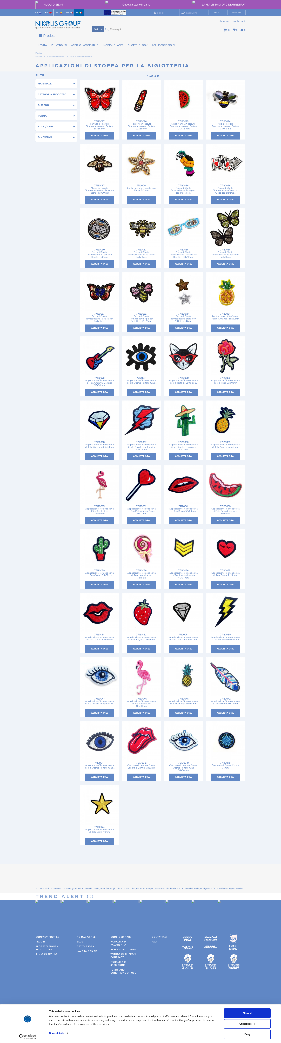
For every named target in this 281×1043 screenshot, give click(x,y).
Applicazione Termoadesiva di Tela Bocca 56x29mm (183, 508)
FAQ (154, 942)
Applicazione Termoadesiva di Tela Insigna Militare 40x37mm (183, 574)
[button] (107, 29)
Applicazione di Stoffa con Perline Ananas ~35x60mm (225, 316)
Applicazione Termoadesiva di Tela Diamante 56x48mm (99, 444)
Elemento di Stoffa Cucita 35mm (225, 765)
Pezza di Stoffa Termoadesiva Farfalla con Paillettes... (141, 253)
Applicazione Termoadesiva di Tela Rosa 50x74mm (225, 380)
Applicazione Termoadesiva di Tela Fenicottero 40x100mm (141, 702)
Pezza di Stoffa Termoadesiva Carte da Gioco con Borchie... (225, 189)
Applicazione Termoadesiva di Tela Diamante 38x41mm (183, 637)
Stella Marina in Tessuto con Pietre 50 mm (141, 188)
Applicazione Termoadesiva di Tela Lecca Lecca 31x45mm (141, 574)
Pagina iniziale (38, 53)
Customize (245, 1023)
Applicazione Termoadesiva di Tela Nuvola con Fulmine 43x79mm (141, 446)
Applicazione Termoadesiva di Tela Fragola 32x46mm (141, 637)
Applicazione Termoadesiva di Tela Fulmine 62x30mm (225, 637)
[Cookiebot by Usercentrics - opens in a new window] (27, 1036)
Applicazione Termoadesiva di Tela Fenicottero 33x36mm (99, 510)
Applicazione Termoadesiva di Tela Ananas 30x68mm (183, 701)
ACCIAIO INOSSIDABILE (84, 45)
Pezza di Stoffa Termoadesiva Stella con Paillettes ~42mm (183, 317)
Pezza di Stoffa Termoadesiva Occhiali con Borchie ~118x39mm (183, 253)
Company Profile (47, 937)
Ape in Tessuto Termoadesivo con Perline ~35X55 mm (225, 125)
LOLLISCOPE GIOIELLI (165, 45)
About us (224, 21)
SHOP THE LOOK (137, 45)
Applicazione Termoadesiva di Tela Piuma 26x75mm (225, 701)
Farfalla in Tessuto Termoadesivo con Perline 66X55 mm (99, 125)
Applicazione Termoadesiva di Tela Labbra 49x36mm (99, 637)
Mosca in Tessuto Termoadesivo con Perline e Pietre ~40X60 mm (99, 189)
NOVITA (42, 45)
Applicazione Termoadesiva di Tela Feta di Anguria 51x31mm (225, 510)
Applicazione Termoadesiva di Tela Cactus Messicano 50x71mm (183, 446)
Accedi (217, 12)
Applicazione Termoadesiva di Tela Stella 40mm (99, 829)
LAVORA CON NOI (88, 951)
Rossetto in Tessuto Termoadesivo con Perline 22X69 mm (141, 125)
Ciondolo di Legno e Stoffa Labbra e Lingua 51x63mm (141, 765)
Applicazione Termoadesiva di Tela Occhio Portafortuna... (141, 380)
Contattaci (239, 21)
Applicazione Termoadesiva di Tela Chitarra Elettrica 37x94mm (99, 382)
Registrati (236, 12)
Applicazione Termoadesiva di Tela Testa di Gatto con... (183, 380)
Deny (247, 1034)
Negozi (40, 942)
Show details (56, 1033)
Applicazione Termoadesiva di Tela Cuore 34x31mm (225, 573)
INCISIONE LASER (113, 45)
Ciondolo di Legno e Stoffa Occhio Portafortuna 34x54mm (183, 766)
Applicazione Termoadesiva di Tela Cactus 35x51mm (99, 573)
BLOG (80, 942)
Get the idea (85, 947)
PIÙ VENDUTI (59, 45)
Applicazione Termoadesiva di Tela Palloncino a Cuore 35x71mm (141, 510)
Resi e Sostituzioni (123, 950)
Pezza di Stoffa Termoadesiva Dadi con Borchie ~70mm (99, 253)
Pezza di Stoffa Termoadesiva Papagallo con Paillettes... (183, 189)
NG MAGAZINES (86, 937)
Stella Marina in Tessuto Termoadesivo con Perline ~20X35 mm (183, 125)
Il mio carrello (46, 954)
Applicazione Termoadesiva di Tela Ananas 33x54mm (225, 444)
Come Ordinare (121, 937)
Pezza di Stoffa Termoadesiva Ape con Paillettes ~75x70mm (141, 317)
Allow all (247, 1013)
